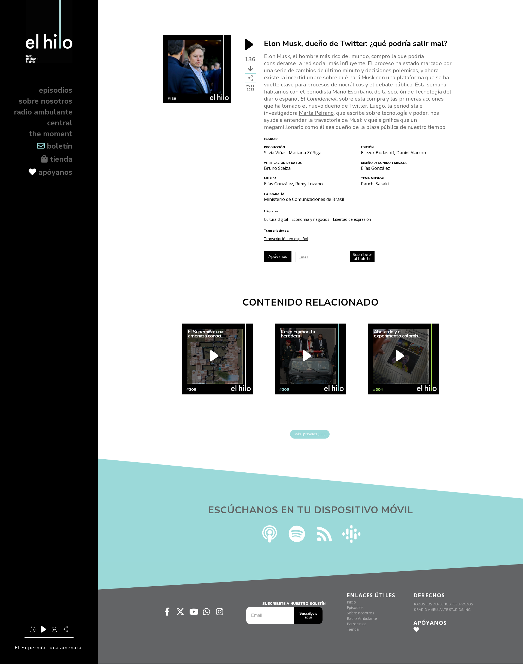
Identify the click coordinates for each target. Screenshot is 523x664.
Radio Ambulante (43, 112)
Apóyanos (54, 172)
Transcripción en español (286, 238)
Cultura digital (276, 219)
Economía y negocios (310, 219)
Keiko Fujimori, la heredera (298, 334)
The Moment (50, 134)
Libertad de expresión (352, 219)
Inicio (351, 602)
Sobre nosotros (45, 101)
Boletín (58, 146)
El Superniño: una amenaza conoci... (205, 334)
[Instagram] (219, 611)
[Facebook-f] (167, 611)
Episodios (55, 90)
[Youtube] (193, 611)
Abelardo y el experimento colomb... (396, 334)
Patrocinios (357, 623)
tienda (60, 159)
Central (59, 123)
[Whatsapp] (206, 611)
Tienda (353, 629)
